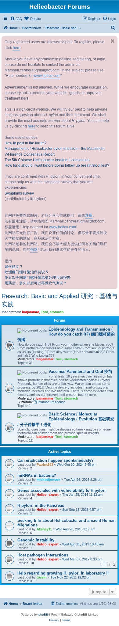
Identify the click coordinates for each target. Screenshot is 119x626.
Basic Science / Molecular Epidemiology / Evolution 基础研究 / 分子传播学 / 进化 (65, 419)
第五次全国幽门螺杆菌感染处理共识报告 (37, 277)
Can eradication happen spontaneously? (55, 460)
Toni (44, 312)
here (16, 48)
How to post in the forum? (26, 143)
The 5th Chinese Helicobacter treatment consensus (47, 160)
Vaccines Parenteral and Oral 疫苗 (80, 371)
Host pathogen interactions (42, 555)
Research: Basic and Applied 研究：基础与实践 (59, 300)
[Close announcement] (112, 41)
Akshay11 (44, 529)
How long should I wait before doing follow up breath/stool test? (57, 165)
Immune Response (52, 402)
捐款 (34, 249)
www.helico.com (47, 76)
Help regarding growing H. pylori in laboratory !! (63, 573)
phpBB (43, 614)
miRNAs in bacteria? (36, 475)
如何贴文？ (14, 266)
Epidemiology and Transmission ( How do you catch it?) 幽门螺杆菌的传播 (66, 334)
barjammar (30, 312)
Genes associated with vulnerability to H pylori (61, 490)
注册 (88, 215)
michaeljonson (48, 479)
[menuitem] (16, 18)
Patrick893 (45, 464)
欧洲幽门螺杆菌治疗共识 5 (26, 272)
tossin (42, 577)
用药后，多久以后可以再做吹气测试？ (36, 283)
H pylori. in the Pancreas (40, 505)
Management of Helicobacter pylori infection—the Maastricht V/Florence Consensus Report (54, 151)
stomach (57, 312)
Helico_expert (48, 494)
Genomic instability (35, 540)
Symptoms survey (19, 193)
